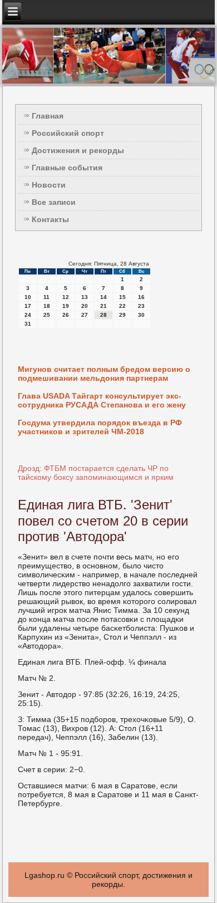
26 (65, 315)
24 (27, 315)
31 (27, 324)
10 (27, 297)
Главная (47, 115)
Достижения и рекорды (78, 150)
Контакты (50, 219)
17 (27, 306)
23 (141, 306)
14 (103, 297)
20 (84, 306)
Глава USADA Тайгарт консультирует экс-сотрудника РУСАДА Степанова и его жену (102, 400)
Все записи (54, 202)
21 (103, 306)
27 (84, 315)
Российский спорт (68, 133)
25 (46, 315)
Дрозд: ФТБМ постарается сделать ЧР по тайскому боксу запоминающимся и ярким (96, 473)
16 (141, 297)
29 (122, 315)
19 (65, 306)
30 (141, 315)
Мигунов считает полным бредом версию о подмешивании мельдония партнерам (104, 373)
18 (46, 306)
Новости (49, 184)
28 (103, 315)
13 (84, 297)
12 (65, 297)
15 (122, 297)
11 (46, 297)
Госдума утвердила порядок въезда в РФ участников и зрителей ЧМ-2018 (100, 427)
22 (122, 306)
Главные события (67, 167)
